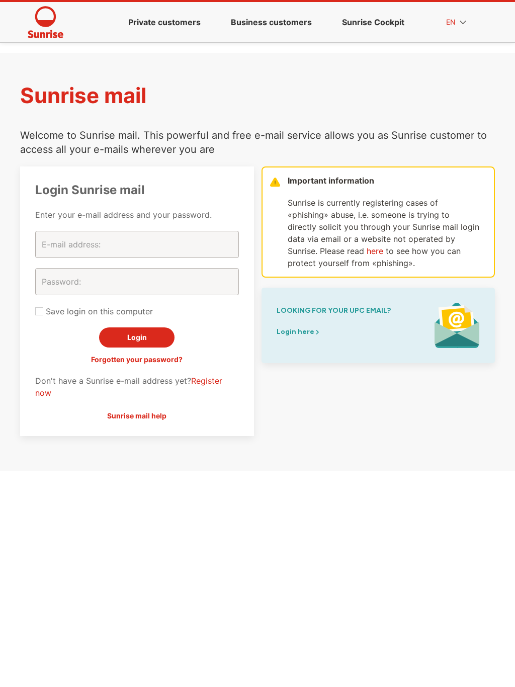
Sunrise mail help (136, 415)
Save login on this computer (98, 311)
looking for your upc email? (334, 310)
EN (452, 22)
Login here (296, 331)
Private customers (164, 22)
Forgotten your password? (137, 359)
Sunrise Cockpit (373, 22)
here (375, 251)
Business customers (271, 22)
